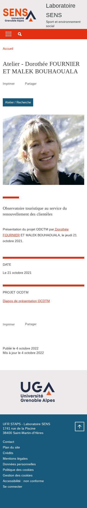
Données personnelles (19, 464)
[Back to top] (79, 426)
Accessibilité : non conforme (23, 481)
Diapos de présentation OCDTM (26, 301)
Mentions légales (15, 458)
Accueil (8, 48)
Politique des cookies (18, 470)
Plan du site (11, 447)
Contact (8, 442)
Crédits (8, 453)
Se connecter (12, 486)
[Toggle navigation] (8, 34)
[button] (19, 34)
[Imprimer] (20, 83)
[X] (6, 498)
